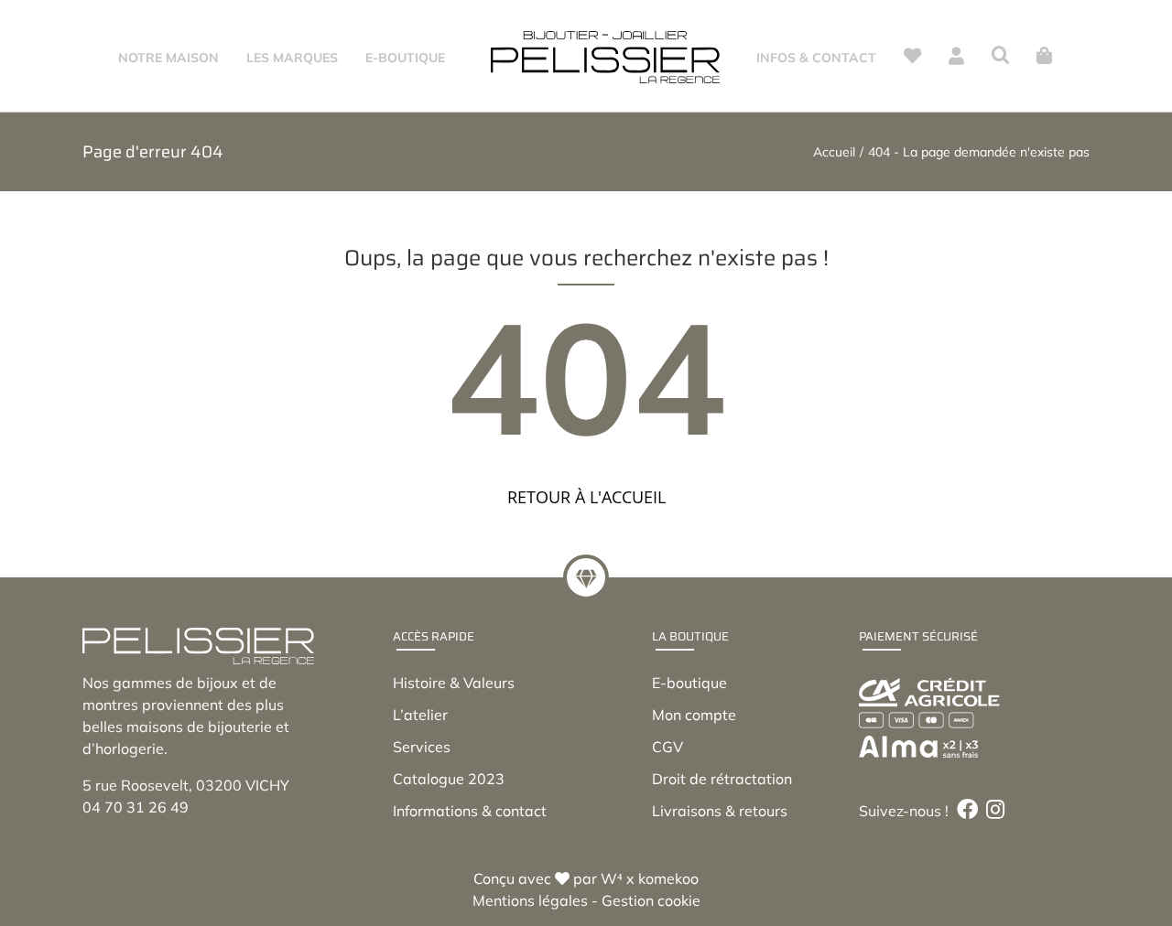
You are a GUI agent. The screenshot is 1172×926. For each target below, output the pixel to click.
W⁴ (612, 878)
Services (421, 747)
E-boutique (689, 682)
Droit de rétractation (722, 779)
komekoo (668, 878)
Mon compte (694, 714)
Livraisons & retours (719, 811)
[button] (998, 55)
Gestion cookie (651, 900)
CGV (667, 747)
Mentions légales (530, 900)
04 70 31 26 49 (135, 807)
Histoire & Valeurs (454, 682)
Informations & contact (470, 811)
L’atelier (420, 714)
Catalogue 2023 (449, 779)
